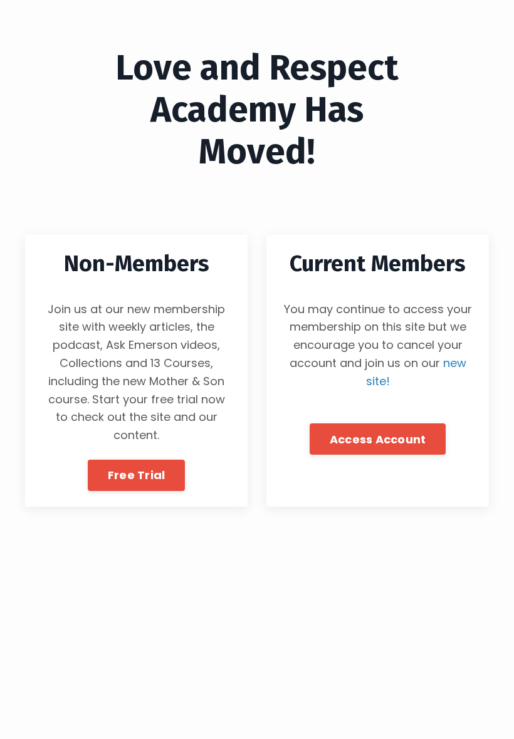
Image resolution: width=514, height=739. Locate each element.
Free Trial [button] (136, 475)
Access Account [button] (378, 439)
